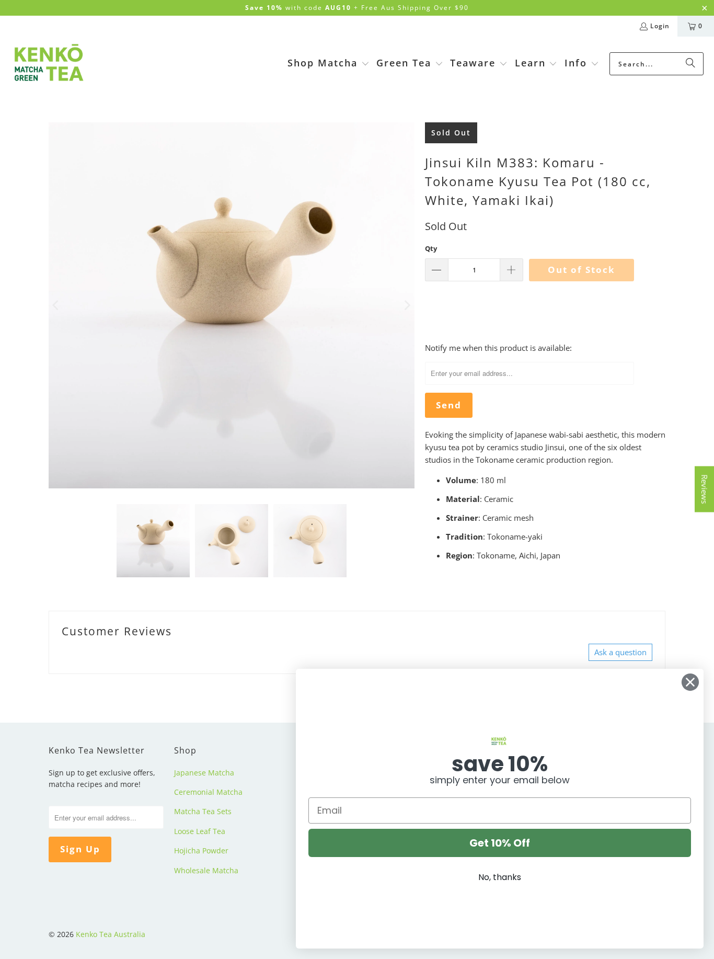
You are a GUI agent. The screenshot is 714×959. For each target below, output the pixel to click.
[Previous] (56, 305)
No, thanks (499, 877)
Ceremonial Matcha (208, 792)
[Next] (406, 305)
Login (660, 25)
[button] (328, 63)
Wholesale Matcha (206, 870)
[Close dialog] (690, 682)
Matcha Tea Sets (203, 811)
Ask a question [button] (620, 652)
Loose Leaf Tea (199, 831)
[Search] (690, 63)
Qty (431, 248)
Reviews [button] (704, 489)
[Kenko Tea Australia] (48, 64)
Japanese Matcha (204, 773)
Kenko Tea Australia (110, 934)
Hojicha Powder (201, 850)
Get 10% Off (499, 843)
